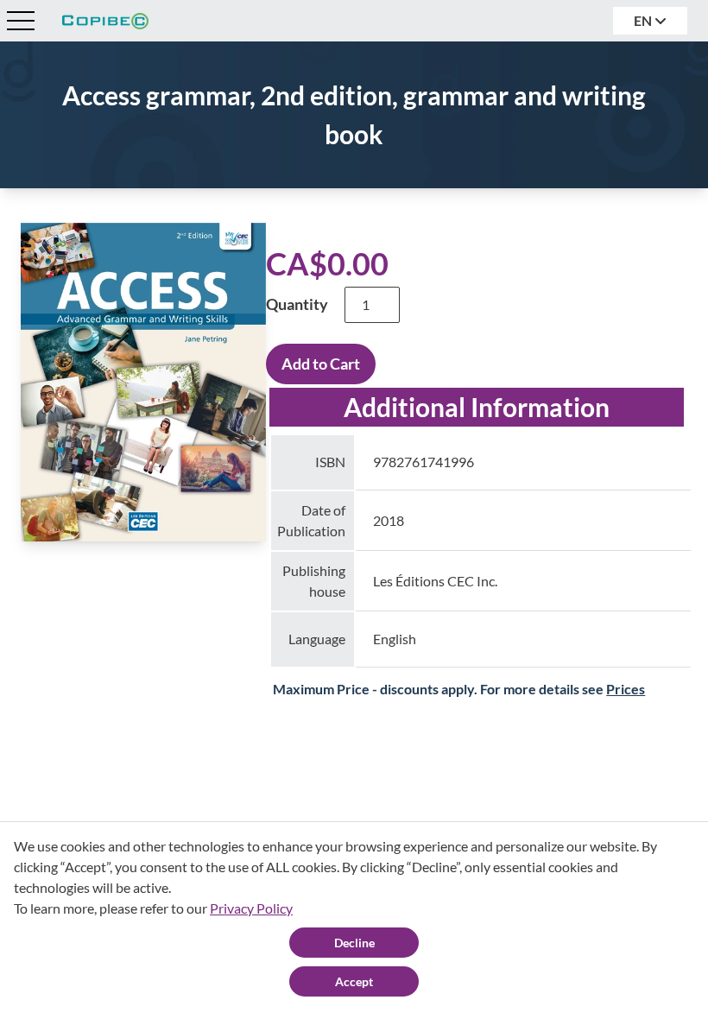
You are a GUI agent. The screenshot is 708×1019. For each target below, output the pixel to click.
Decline (354, 942)
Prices (625, 688)
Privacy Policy (251, 908)
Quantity (297, 303)
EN (644, 20)
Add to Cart (320, 363)
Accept (354, 981)
